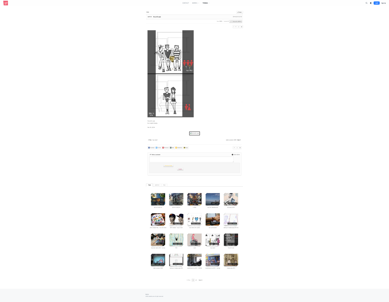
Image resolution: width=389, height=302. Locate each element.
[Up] (235, 26)
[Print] (241, 26)
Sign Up (383, 3)
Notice (147, 294)
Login (376, 3)
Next (200, 280)
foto (164, 185)
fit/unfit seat (157, 17)
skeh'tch (150, 16)
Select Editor (236, 154)
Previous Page (169, 165)
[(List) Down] (238, 26)
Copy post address (237, 21)
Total (149, 185)
